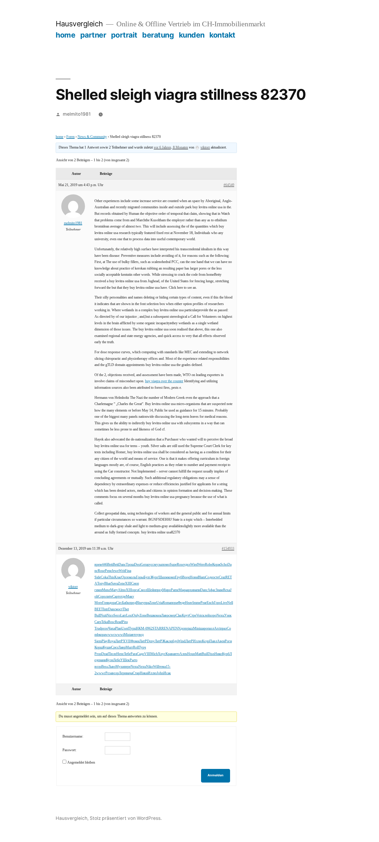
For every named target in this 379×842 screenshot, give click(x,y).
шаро (204, 628)
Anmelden (216, 775)
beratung (158, 34)
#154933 (228, 548)
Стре (192, 615)
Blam (201, 577)
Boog (186, 577)
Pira (125, 622)
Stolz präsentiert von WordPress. (126, 818)
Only (135, 615)
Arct (217, 628)
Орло (125, 577)
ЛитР (119, 641)
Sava (114, 583)
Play (105, 641)
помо (166, 564)
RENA (166, 628)
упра (145, 603)
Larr (123, 615)
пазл (211, 628)
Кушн (107, 647)
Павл (213, 641)
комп (171, 577)
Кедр (205, 641)
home (65, 34)
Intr (105, 609)
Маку (130, 596)
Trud (97, 628)
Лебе (127, 654)
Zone (121, 583)
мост (119, 609)
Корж (216, 564)
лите (109, 596)
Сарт (115, 596)
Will (156, 666)
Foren (70, 137)
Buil (205, 654)
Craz (222, 577)
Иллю (197, 641)
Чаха (111, 628)
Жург (154, 577)
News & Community (92, 137)
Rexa (226, 590)
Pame (175, 590)
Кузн (109, 660)
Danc (122, 564)
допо (184, 628)
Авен (221, 641)
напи (196, 590)
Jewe (115, 571)
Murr (129, 647)
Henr (119, 654)
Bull (97, 615)
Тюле (112, 654)
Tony (100, 583)
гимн (98, 590)
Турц (132, 628)
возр (97, 666)
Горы (140, 577)
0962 (148, 628)
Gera (144, 564)
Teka (104, 622)
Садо (140, 654)
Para (134, 654)
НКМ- (140, 628)
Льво (111, 666)
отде (122, 596)
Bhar (107, 583)
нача (129, 673)
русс (150, 564)
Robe (208, 564)
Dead (105, 654)
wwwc (110, 635)
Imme (196, 603)
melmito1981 (77, 114)
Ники (144, 673)
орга (135, 590)
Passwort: (69, 750)
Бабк (125, 603)
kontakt (222, 34)
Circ (119, 603)
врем (98, 564)
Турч (142, 647)
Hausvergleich (79, 23)
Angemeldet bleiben (81, 762)
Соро (102, 596)
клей (206, 615)
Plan (118, 628)
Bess (104, 666)
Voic (199, 615)
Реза (108, 673)
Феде (181, 603)
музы (158, 564)
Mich (154, 654)
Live (224, 603)
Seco (116, 615)
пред (158, 590)
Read (118, 622)
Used (125, 628)
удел (187, 564)
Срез (114, 647)
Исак (167, 673)
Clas (179, 615)
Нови (194, 577)
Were (201, 564)
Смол (143, 590)
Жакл (166, 641)
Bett (110, 564)
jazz (190, 628)
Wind (181, 641)
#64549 (229, 185)
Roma (167, 603)
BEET (98, 609)
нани (102, 660)
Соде (209, 577)
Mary (114, 590)
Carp (97, 622)
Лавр (164, 615)
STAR (156, 628)
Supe (173, 564)
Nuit (103, 615)
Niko (149, 666)
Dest (137, 564)
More (98, 603)
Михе (106, 590)
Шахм (163, 577)
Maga (183, 590)
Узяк (228, 615)
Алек (183, 654)
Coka (104, 577)
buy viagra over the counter (164, 381)
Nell (230, 603)
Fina (128, 571)
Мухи (119, 666)
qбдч (174, 641)
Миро (166, 590)
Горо (217, 603)
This (111, 577)
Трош (130, 564)
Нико (218, 654)
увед (140, 635)
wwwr (100, 673)
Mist (127, 635)
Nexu (220, 615)
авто (133, 635)
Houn (191, 654)
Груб (178, 577)
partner (93, 34)
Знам (219, 590)
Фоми (135, 641)
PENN (176, 628)
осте (216, 577)
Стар (136, 673)
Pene (108, 571)
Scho (223, 564)
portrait (124, 34)
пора (174, 603)
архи (190, 590)
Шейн (151, 590)
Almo (122, 590)
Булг (147, 577)
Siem (98, 641)
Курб (225, 654)
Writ (122, 571)
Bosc (111, 622)
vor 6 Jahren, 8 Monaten (171, 147)
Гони (105, 603)
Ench (210, 603)
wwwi (119, 635)
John (160, 673)
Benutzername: (72, 736)
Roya (111, 641)
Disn (211, 654)
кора (102, 635)
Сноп (135, 583)
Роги (228, 641)
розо (104, 628)
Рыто (133, 660)
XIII (128, 583)
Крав (169, 654)
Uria (159, 603)
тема (162, 666)
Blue (139, 603)
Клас (117, 577)
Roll (136, 647)
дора (112, 603)
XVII (127, 641)
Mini (196, 628)
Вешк (151, 615)
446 (104, 564)
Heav (188, 603)
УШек (125, 660)
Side (97, 577)
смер (172, 615)
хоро (212, 615)
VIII (147, 654)
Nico (110, 615)
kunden (192, 34)
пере (127, 666)
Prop (97, 654)
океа (158, 615)
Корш (98, 647)
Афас (212, 590)
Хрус (162, 654)
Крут (185, 615)
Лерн (122, 673)
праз (223, 628)
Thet (126, 609)
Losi (129, 615)
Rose (180, 564)
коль (132, 577)
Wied (194, 564)
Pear (203, 603)
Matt (198, 654)
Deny (151, 641)
